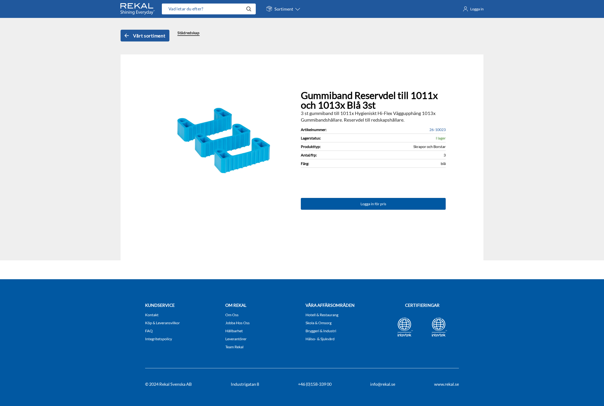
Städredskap (188, 32)
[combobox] (204, 9)
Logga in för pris (373, 203)
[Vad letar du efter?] (209, 9)
